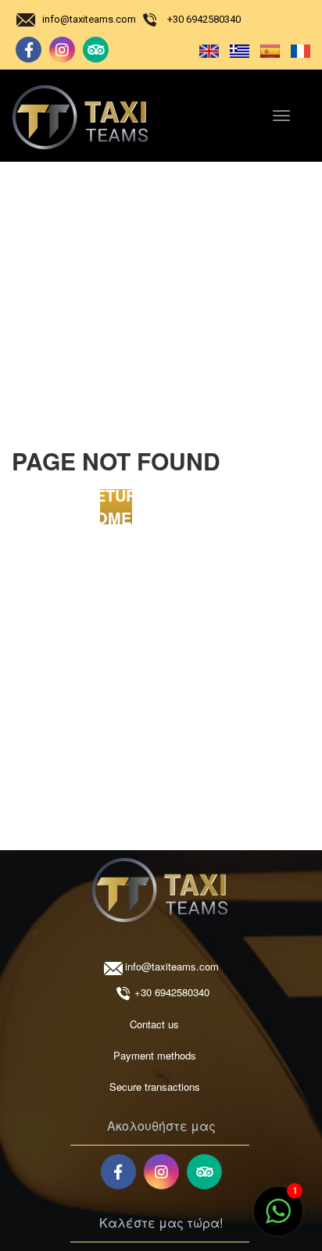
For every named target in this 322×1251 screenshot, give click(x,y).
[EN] (206, 50)
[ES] (267, 50)
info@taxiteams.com (89, 19)
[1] (278, 1219)
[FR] (296, 50)
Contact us (154, 1024)
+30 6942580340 (204, 19)
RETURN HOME (115, 506)
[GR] (236, 50)
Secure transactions (154, 1086)
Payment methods (154, 1055)
